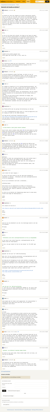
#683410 (46, 359)
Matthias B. (6, 10)
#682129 (46, 124)
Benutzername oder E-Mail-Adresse (7, 384)
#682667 (46, 232)
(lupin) (9, 60)
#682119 (46, 106)
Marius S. (5, 60)
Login (47, 1)
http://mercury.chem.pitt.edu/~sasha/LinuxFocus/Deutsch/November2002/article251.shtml (22, 208)
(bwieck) (9, 170)
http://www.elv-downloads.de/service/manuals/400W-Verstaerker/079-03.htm (19, 116)
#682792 (46, 298)
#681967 (46, 30)
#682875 (46, 309)
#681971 (46, 51)
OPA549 (3, 40)
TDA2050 (20, 334)
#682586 (46, 140)
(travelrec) (9, 331)
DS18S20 (30, 131)
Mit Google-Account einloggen (8, 395)
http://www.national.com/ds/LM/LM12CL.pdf (12, 271)
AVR (23, 130)
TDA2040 (14, 334)
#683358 (46, 347)
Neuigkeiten (18, 1)
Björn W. (5, 170)
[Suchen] (43, 1)
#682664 (46, 217)
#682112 (46, 83)
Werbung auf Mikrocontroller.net (37, 409)
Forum (28, 1)
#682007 (46, 71)
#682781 (46, 281)
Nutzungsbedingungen (27, 409)
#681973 (46, 60)
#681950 (46, 10)
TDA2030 (16, 19)
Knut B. (5, 331)
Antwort (3, 27)
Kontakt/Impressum (10, 409)
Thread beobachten (6, 371)
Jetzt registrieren (6, 404)
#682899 (46, 331)
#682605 (46, 170)
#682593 (46, 154)
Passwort (3, 387)
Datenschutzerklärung (19, 409)
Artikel (23, 1)
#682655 (46, 203)
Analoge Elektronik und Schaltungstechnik (8, 4)
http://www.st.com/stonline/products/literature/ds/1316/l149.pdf (17, 270)
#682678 (46, 251)
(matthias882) (11, 10)
